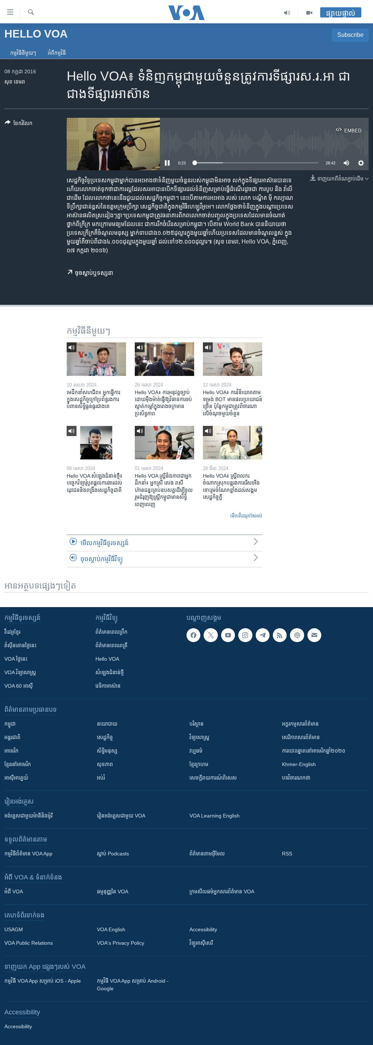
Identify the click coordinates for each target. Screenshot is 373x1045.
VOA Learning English (214, 816)
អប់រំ (101, 778)
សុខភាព (105, 764)
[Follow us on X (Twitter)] (210, 635)
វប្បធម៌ (196, 751)
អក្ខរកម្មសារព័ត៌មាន (300, 724)
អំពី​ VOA (13, 891)
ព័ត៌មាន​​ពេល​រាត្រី (111, 645)
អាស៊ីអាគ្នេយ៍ (16, 778)
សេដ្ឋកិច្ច (105, 737)
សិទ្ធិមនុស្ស (107, 751)
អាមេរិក (11, 751)
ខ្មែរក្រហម (198, 764)
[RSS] (280, 635)
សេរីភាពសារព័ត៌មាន (301, 737)
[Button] (18, 124)
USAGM (13, 929)
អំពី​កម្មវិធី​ (57, 53)
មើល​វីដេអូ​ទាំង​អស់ (246, 515)
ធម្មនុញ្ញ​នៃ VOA (112, 891)
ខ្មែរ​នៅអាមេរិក (17, 764)
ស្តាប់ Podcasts (113, 853)
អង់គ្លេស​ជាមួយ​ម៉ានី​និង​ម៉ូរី (28, 816)
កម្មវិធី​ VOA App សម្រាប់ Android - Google (133, 984)
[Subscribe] (314, 635)
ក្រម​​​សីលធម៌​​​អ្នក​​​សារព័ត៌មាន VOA (221, 891)
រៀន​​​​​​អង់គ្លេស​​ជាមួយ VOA (121, 816)
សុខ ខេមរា (14, 82)
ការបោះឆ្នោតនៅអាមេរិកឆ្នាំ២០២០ (313, 751)
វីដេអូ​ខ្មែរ (12, 632)
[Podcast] (297, 635)
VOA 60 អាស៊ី (18, 686)
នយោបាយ (107, 724)
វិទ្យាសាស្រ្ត (199, 737)
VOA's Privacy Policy (120, 943)
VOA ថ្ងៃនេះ (15, 659)
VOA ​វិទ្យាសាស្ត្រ (20, 672)
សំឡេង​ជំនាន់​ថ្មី (109, 672)
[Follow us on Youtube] (228, 635)
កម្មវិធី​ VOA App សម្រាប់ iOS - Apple (42, 981)
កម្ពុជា (10, 724)
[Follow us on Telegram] (263, 635)
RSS (287, 853)
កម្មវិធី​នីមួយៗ (23, 53)
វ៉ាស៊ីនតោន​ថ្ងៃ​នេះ (20, 645)
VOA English (111, 929)
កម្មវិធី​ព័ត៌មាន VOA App (28, 853)
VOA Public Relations (28, 943)
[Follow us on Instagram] (245, 635)
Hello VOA (107, 659)
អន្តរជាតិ (12, 737)
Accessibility (203, 929)
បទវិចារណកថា (296, 778)
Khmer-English (299, 764)
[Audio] (287, 12)
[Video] (309, 12)
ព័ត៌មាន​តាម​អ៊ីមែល (207, 853)
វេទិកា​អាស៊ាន (108, 686)
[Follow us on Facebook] (193, 635)
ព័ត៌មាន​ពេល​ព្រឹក (111, 632)
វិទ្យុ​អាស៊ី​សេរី (201, 943)
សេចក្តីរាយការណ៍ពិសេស (213, 778)
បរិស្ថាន (196, 724)
